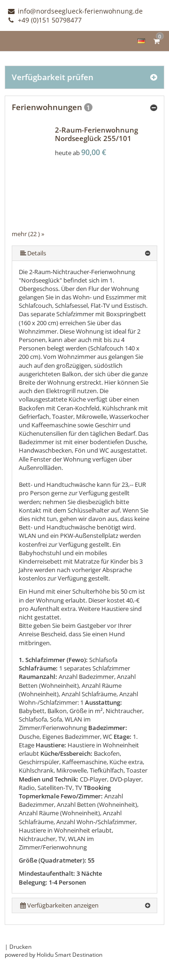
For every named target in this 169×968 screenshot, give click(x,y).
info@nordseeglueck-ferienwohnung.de (79, 11)
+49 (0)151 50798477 (49, 19)
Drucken (20, 947)
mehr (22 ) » (28, 234)
